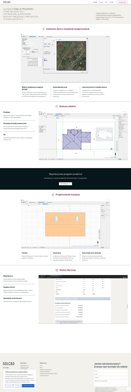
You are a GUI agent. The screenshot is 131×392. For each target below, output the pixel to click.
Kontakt (111, 2)
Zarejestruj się (122, 2)
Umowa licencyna (44, 375)
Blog (106, 2)
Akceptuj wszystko (28, 385)
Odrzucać (17, 385)
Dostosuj (9, 385)
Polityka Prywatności (45, 371)
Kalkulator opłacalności (45, 369)
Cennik (101, 2)
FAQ (41, 365)
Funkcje (95, 2)
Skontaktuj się (64, 183)
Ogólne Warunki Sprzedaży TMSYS (48, 373)
